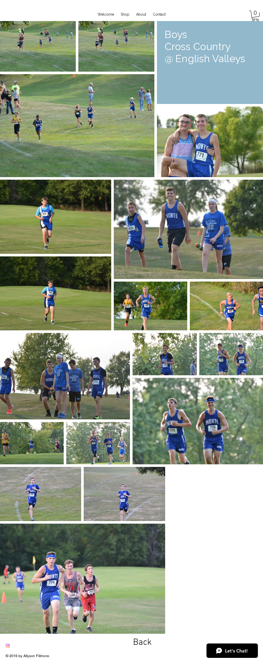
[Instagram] (7, 645)
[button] (255, 16)
